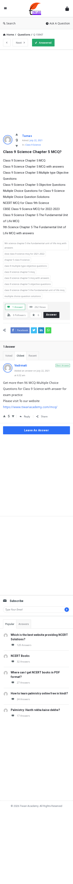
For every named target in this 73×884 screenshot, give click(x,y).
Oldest (20, 355)
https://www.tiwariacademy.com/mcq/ (30, 407)
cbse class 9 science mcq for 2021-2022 (24, 253)
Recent (33, 355)
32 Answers (23, 661)
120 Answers (24, 645)
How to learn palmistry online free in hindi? (39, 693)
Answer (51, 314)
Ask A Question (59, 23)
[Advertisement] (36, 89)
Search (11, 23)
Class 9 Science (33, 144)
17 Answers (23, 715)
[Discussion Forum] (36, 8)
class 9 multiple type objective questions (25, 265)
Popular (9, 624)
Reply (27, 416)
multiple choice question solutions (22, 296)
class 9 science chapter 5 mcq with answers (26, 277)
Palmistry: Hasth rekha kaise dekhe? (35, 710)
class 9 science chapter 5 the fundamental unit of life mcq (34, 290)
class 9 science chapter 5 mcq (19, 271)
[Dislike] (16, 145)
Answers (23, 624)
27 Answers (23, 682)
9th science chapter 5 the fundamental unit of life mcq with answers (35, 245)
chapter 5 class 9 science (17, 259)
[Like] (16, 134)
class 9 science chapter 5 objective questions (27, 284)
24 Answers (23, 699)
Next (19, 42)
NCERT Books (20, 655)
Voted (8, 355)
